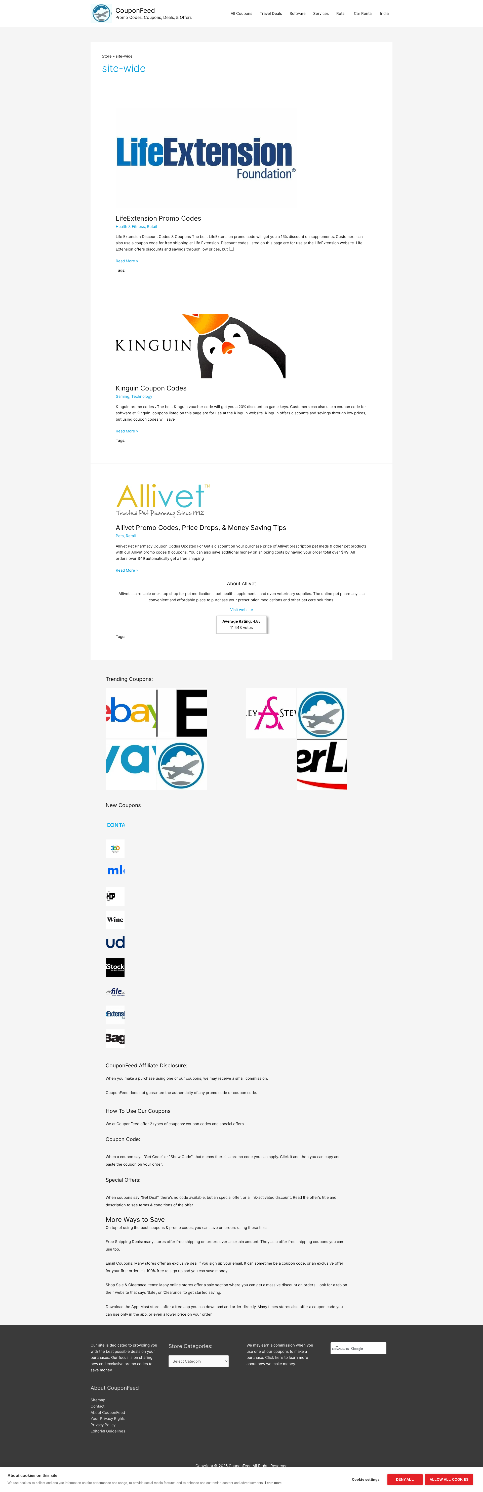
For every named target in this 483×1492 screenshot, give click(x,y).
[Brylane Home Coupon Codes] (181, 764)
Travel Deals (271, 13)
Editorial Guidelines (108, 1431)
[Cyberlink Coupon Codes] (322, 764)
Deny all (405, 1479)
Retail (341, 13)
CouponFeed (135, 10)
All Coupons (241, 13)
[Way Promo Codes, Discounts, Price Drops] (131, 764)
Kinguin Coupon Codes (151, 388)
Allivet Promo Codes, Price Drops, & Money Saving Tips (201, 527)
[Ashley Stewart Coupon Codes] (271, 713)
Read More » (127, 261)
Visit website (241, 609)
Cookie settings (366, 1479)
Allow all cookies (449, 1479)
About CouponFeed (108, 1412)
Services (321, 13)
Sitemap (98, 1400)
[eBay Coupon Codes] (131, 713)
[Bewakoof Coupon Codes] (322, 713)
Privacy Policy (103, 1424)
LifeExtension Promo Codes (158, 218)
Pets (120, 535)
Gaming (122, 396)
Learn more (273, 1483)
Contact (97, 1406)
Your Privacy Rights (108, 1418)
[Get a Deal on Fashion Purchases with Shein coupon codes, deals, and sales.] (181, 713)
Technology (141, 396)
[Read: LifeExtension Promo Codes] (206, 157)
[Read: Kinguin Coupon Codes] (201, 345)
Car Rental (363, 13)
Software (298, 13)
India (384, 13)
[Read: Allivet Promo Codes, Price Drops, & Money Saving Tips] (163, 500)
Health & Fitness (130, 226)
